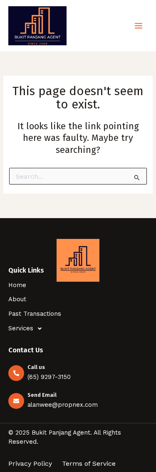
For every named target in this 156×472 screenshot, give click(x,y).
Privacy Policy (30, 463)
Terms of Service (89, 463)
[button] (78, 328)
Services (20, 328)
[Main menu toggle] (138, 26)
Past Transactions (34, 313)
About (17, 299)
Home (17, 285)
